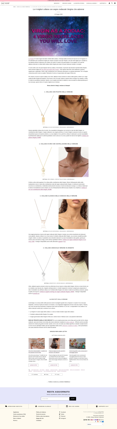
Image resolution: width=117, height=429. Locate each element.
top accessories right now (50, 371)
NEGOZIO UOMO (66, 3)
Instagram (63, 418)
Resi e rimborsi (17, 418)
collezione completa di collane (69, 325)
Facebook (63, 412)
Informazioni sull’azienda (98, 415)
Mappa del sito (40, 418)
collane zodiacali (70, 322)
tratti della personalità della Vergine (50, 69)
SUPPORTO (103, 3)
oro (65, 241)
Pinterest (62, 416)
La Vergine (31, 58)
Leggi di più (33, 365)
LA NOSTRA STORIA (79, 3)
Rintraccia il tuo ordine (19, 416)
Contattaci (38, 420)
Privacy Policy (101, 411)
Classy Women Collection (97, 417)
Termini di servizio (40, 414)
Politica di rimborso (41, 412)
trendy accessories (61, 371)
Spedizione (16, 412)
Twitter (62, 414)
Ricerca (15, 420)
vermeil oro (36, 293)
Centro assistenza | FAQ (19, 414)
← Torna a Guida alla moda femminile (58, 381)
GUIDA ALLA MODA (91, 3)
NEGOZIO (56, 3)
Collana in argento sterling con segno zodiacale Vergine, (57, 291)
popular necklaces (37, 371)
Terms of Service (98, 413)
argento (60, 241)
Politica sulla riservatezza (42, 416)
